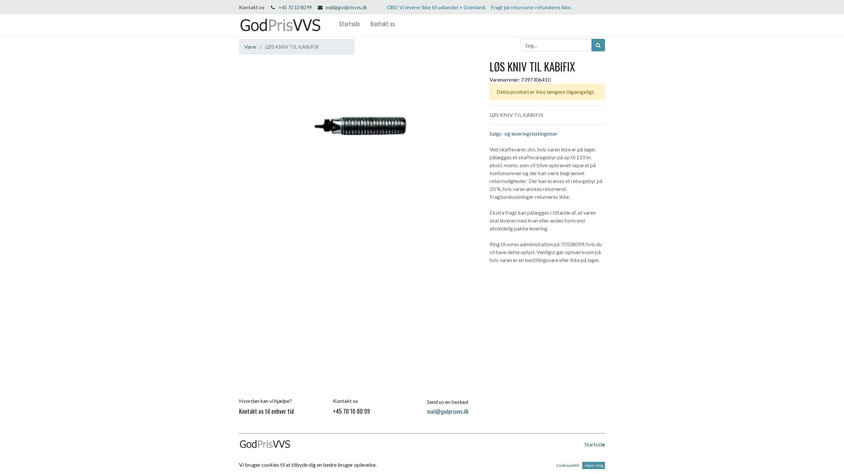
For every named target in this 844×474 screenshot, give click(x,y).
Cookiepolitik (567, 465)
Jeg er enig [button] (593, 465)
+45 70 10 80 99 (295, 7)
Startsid (593, 444)
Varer (250, 46)
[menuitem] (349, 25)
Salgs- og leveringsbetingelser (524, 133)
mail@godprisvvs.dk (346, 7)
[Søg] (598, 45)
